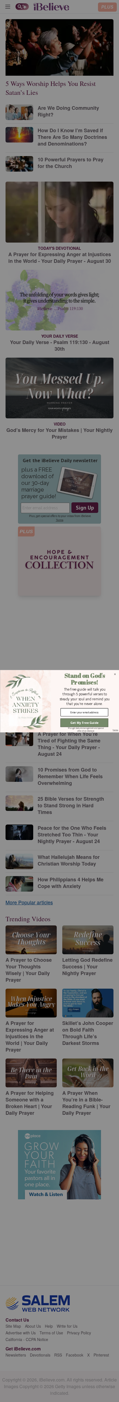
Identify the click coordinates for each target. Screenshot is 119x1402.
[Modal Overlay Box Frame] (59, 701)
